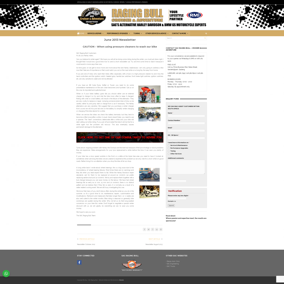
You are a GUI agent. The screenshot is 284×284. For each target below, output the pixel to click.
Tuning (136, 33)
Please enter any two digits (178, 195)
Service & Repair (94, 33)
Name (170, 113)
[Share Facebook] (144, 229)
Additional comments (176, 158)
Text (169, 178)
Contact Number (174, 120)
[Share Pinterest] (161, 229)
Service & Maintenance (178, 145)
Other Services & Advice (155, 33)
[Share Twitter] (148, 229)
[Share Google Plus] (152, 229)
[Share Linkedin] (156, 229)
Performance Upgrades (117, 33)
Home (82, 33)
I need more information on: (179, 142)
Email (170, 128)
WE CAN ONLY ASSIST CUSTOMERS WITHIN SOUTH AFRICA (183, 108)
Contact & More (179, 33)
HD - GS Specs (173, 135)
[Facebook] (79, 262)
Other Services (176, 154)
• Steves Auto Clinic (173, 261)
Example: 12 (172, 201)
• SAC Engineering (172, 264)
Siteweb (121, 280)
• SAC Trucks (170, 266)
